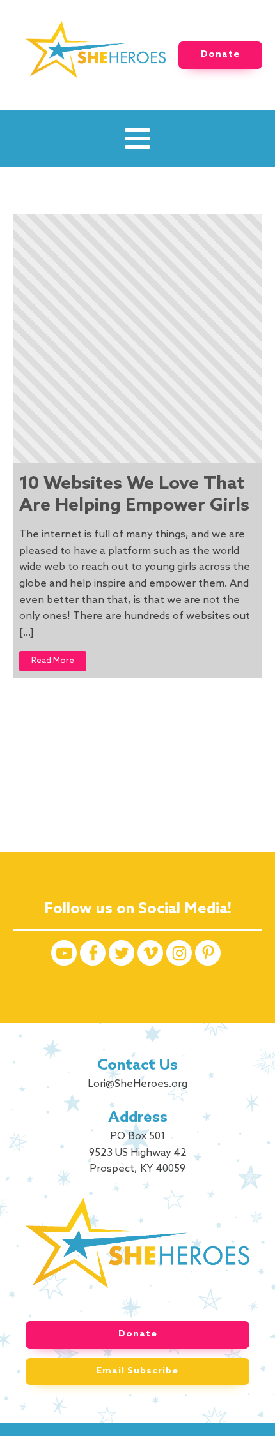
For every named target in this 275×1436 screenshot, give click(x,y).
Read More (52, 661)
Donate (220, 54)
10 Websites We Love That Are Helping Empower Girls (134, 495)
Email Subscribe (137, 1371)
